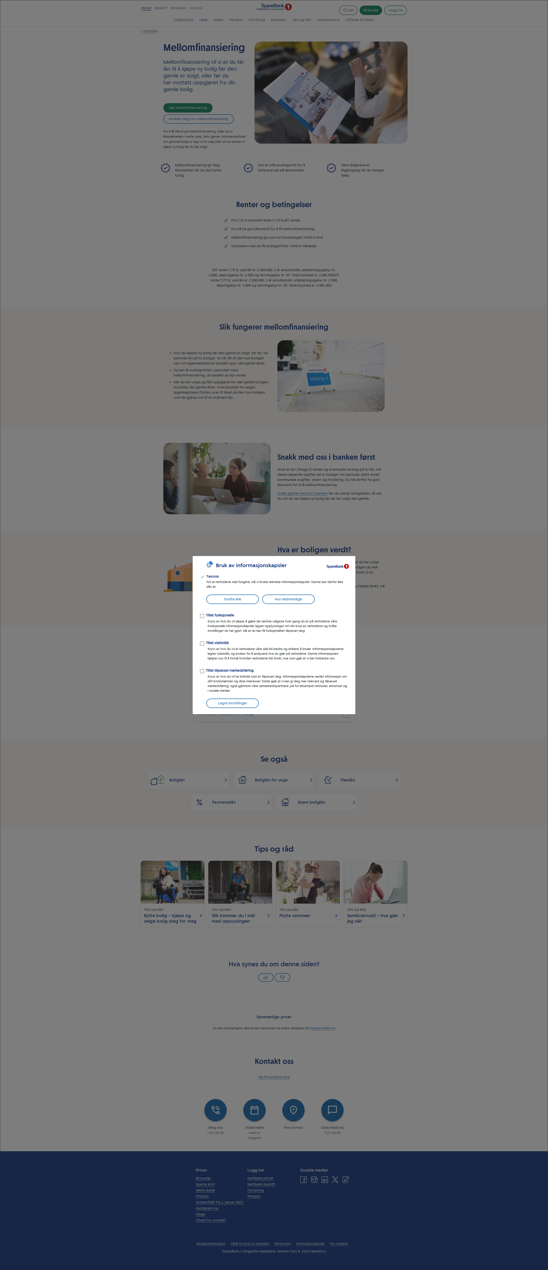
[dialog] (274, 635)
